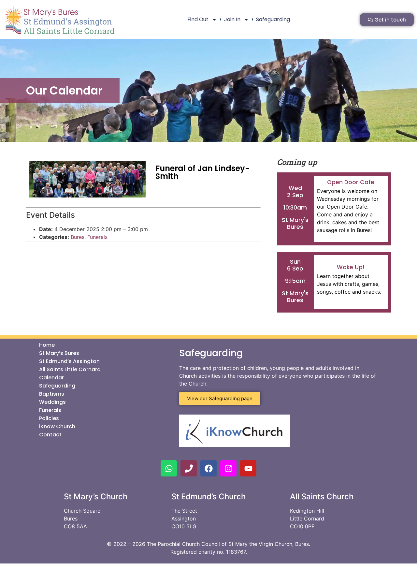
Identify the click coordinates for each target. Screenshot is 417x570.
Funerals (97, 237)
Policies (49, 418)
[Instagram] (228, 468)
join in (232, 19)
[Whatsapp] (169, 468)
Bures (77, 237)
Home (47, 345)
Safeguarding (273, 19)
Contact (50, 434)
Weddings (52, 402)
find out (197, 19)
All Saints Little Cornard (70, 369)
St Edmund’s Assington (69, 361)
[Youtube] (248, 468)
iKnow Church (57, 426)
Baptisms (51, 394)
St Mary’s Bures (59, 353)
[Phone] (188, 468)
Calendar (51, 377)
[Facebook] (208, 468)
